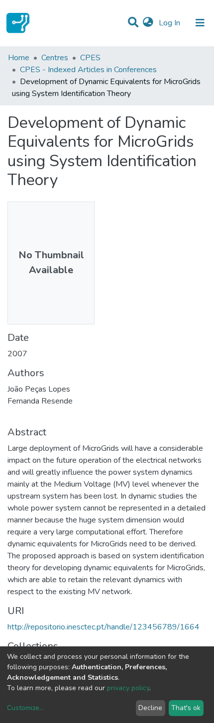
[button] (148, 23)
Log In (170, 22)
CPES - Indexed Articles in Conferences (88, 69)
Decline (150, 708)
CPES (90, 57)
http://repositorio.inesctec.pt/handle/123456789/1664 (103, 626)
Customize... (25, 708)
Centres (54, 57)
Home (18, 57)
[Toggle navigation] (200, 23)
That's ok (186, 708)
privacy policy (128, 688)
